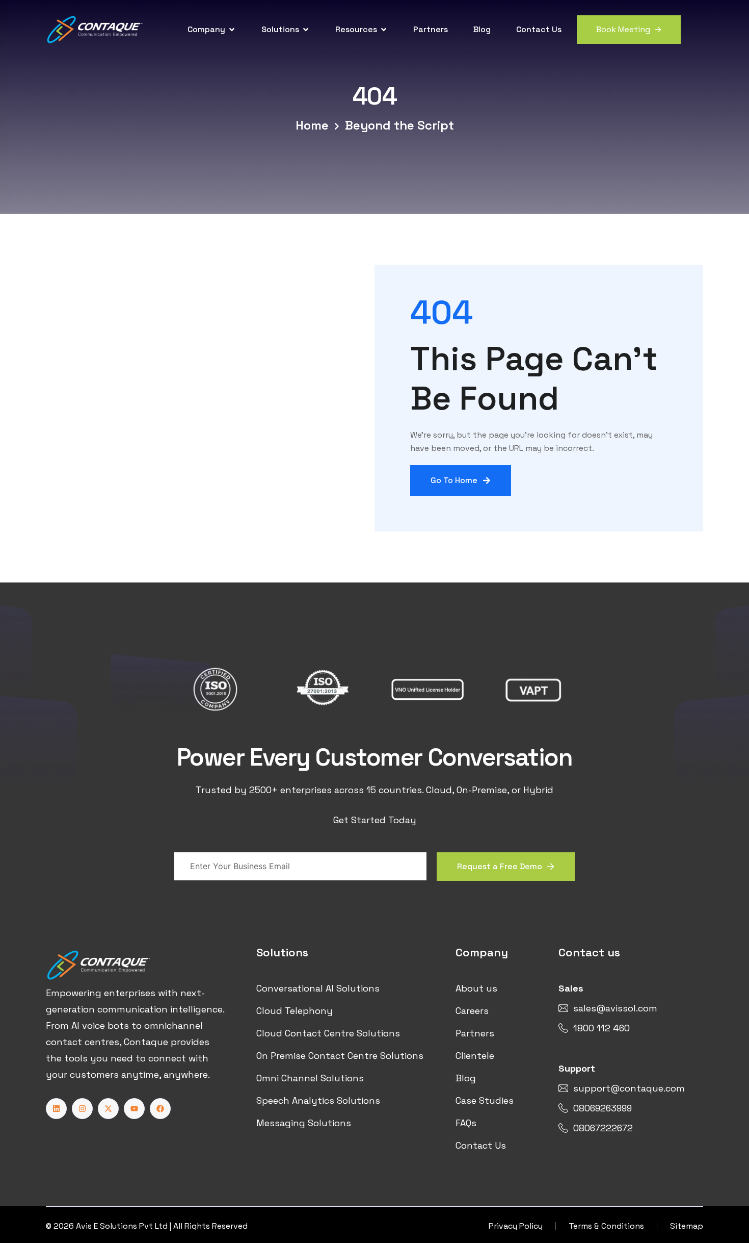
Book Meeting (623, 29)
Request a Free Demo (499, 866)
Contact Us (538, 29)
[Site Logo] (95, 28)
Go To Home (454, 480)
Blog (482, 29)
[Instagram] (82, 1108)
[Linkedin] (56, 1108)
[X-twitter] (108, 1108)
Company (206, 29)
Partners (430, 29)
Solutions (280, 29)
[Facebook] (160, 1108)
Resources (356, 29)
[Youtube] (134, 1108)
